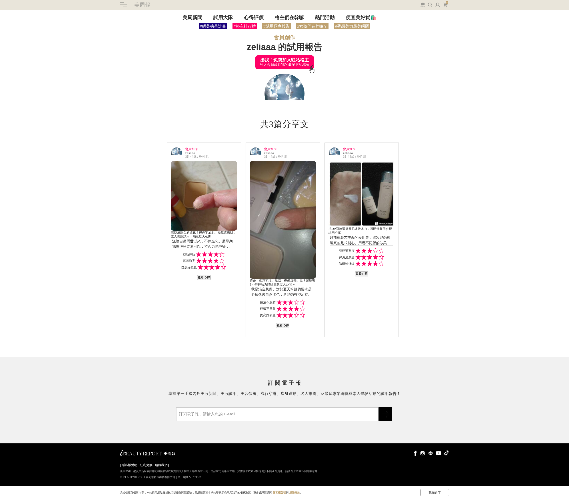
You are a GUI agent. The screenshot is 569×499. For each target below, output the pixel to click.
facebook (414, 453)
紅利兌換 (146, 465)
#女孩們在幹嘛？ (312, 26)
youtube (438, 453)
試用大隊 (223, 17)
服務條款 (294, 492)
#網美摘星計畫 (213, 26)
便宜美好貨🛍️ (361, 17)
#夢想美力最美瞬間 (352, 26)
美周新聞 (192, 17)
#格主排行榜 (245, 26)
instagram (422, 453)
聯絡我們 (161, 465)
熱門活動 (325, 17)
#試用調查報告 (276, 26)
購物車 (445, 4)
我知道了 (435, 492)
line (430, 453)
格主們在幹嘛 (289, 17)
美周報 (142, 5)
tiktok (446, 453)
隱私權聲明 (129, 465)
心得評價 (254, 17)
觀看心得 (204, 277)
